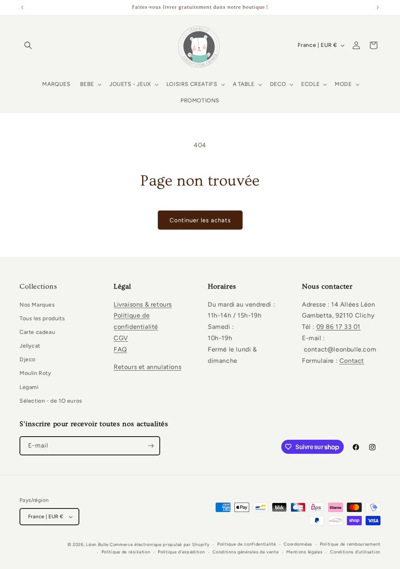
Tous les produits (42, 318)
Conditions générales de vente (245, 552)
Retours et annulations (147, 367)
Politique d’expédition (181, 552)
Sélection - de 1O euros (51, 401)
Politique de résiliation (126, 552)
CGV (121, 338)
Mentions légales (304, 552)
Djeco (28, 359)
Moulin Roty (35, 373)
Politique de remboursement (350, 544)
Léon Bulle (97, 544)
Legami (29, 387)
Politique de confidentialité (246, 544)
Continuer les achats (200, 220)
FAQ (120, 349)
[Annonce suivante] (377, 7)
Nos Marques (37, 304)
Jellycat (30, 345)
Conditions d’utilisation (355, 552)
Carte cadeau (37, 332)
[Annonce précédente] (22, 7)
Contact (351, 360)
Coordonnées (298, 544)
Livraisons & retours (143, 304)
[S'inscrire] (150, 445)
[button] (28, 45)
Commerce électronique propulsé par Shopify (159, 544)
